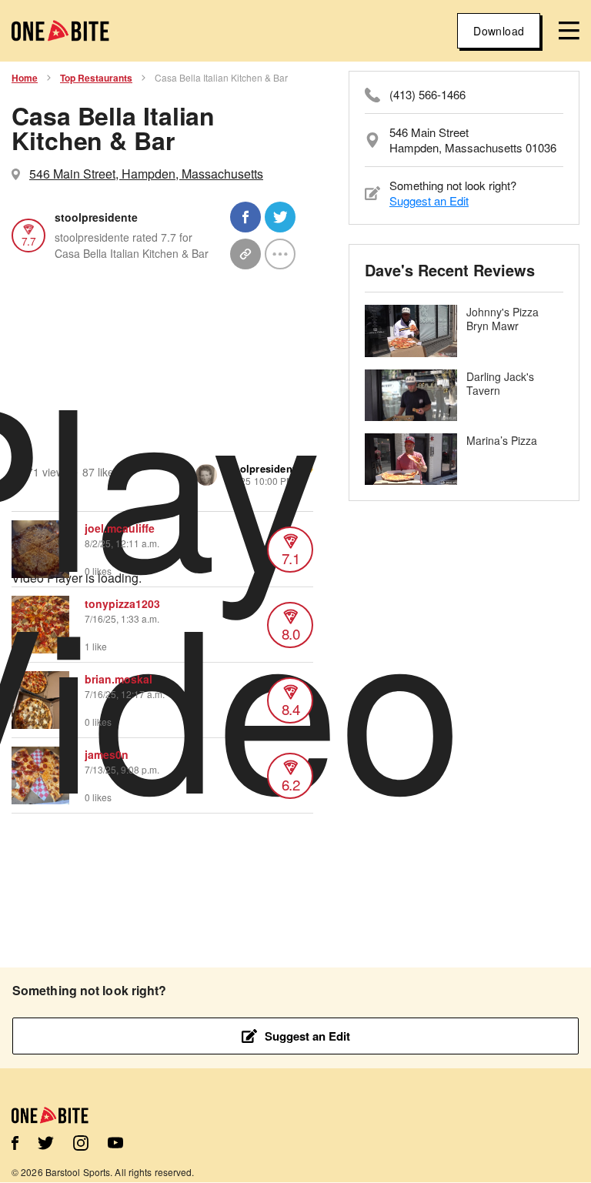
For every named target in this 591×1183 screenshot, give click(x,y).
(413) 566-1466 (427, 94)
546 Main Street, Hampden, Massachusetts (146, 173)
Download (498, 30)
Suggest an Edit (429, 200)
